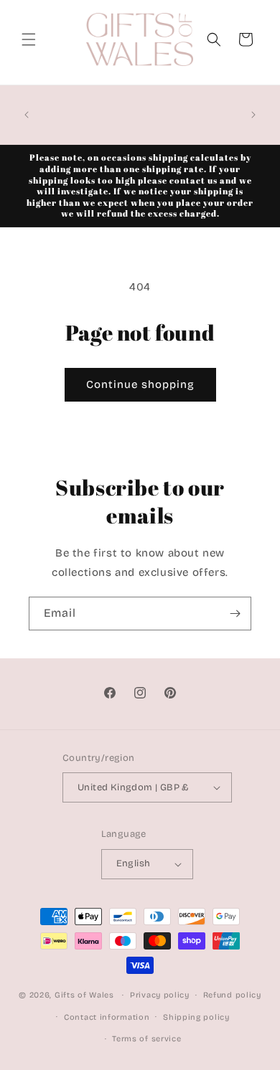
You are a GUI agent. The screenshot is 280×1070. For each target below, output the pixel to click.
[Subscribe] (235, 613)
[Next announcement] (253, 115)
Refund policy (232, 995)
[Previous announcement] (26, 115)
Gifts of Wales (84, 995)
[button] (29, 39)
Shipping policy (196, 1017)
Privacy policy (160, 995)
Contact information (106, 1017)
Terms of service (146, 1038)
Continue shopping (140, 384)
